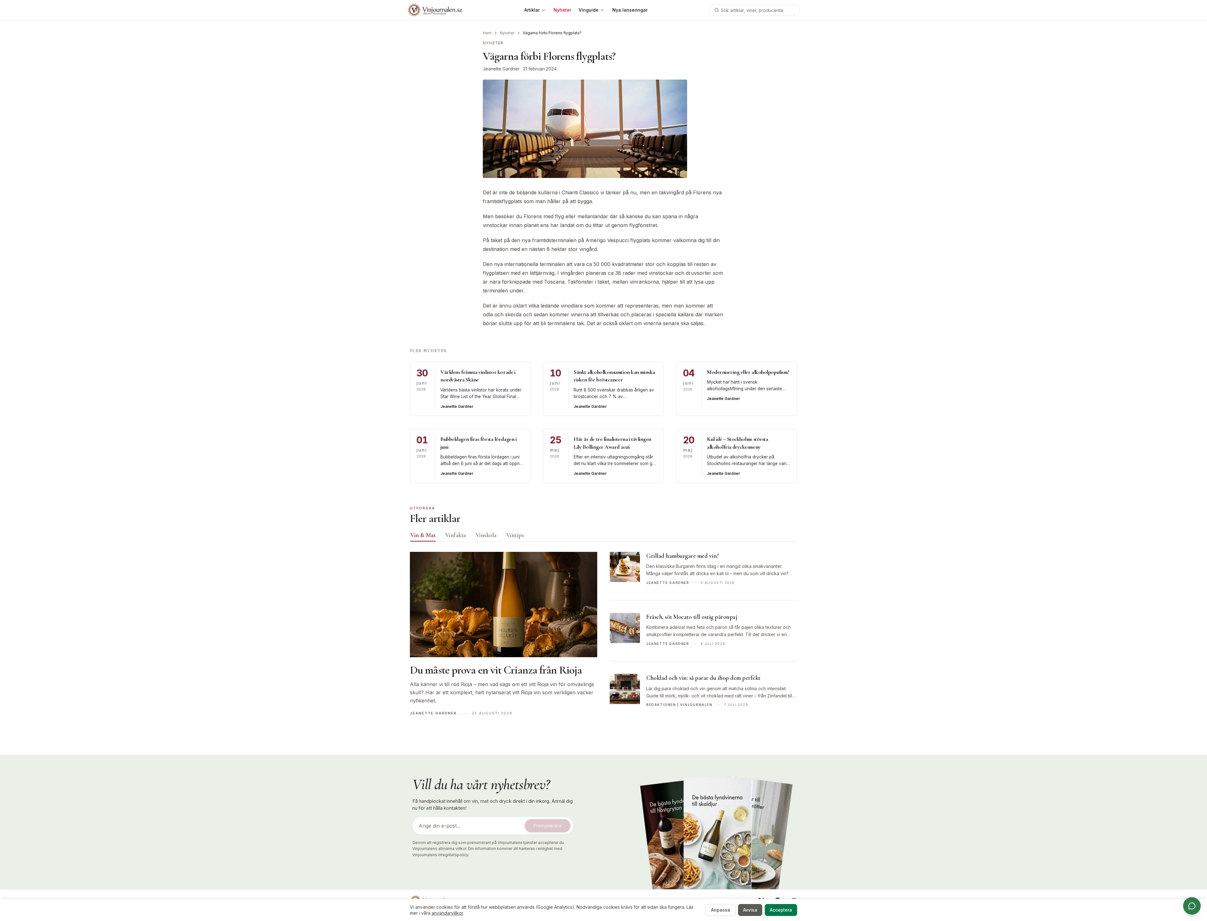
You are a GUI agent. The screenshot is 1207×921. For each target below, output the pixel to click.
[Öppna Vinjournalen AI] (1192, 906)
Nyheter (507, 33)
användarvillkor (447, 913)
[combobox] (754, 10)
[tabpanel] (603, 637)
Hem (487, 33)
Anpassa (720, 910)
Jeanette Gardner (501, 68)
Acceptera (781, 910)
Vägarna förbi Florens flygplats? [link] (552, 33)
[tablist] (603, 537)
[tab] (423, 535)
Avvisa (750, 910)
